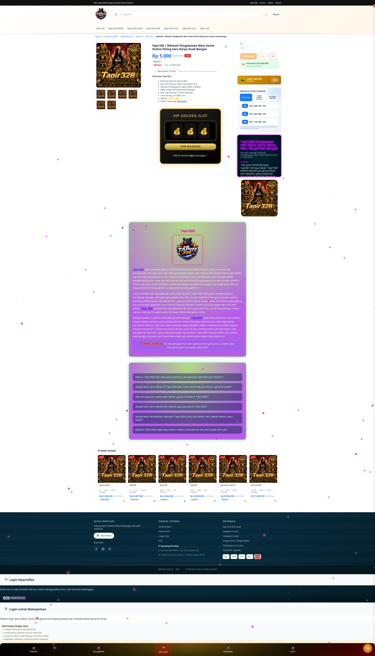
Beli (263, 56)
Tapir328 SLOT (189, 28)
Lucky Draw (246, 97)
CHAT (293, 652)
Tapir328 (253, 2)
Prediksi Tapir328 (272, 97)
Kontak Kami (164, 531)
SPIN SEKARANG (190, 146)
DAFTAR (163, 652)
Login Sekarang (18, 598)
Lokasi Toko (163, 536)
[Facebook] (96, 549)
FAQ (160, 540)
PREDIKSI (228, 652)
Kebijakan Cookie (231, 536)
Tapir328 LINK (153, 28)
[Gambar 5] (101, 105)
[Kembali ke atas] (368, 641)
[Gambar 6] (111, 105)
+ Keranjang (248, 56)
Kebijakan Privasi (230, 531)
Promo (263, 2)
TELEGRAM (98, 652)
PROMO (33, 652)
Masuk (278, 2)
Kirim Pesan (105, 535)
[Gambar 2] (111, 94)
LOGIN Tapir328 (126, 36)
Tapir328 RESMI (115, 28)
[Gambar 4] (133, 94)
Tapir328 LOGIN (135, 28)
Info (275, 80)
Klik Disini (182, 101)
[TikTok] (109, 549)
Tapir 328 (204, 28)
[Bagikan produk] (226, 47)
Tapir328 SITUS (171, 28)
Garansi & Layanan (232, 550)
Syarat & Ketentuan (232, 526)
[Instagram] (102, 549)
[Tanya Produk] (273, 56)
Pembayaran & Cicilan (233, 545)
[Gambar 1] (101, 94)
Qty (241, 44)
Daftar (270, 2)
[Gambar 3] (122, 94)
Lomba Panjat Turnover (259, 97)
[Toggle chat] (367, 648)
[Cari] (115, 14)
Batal (6, 598)
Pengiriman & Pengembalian (236, 540)
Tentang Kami (164, 526)
